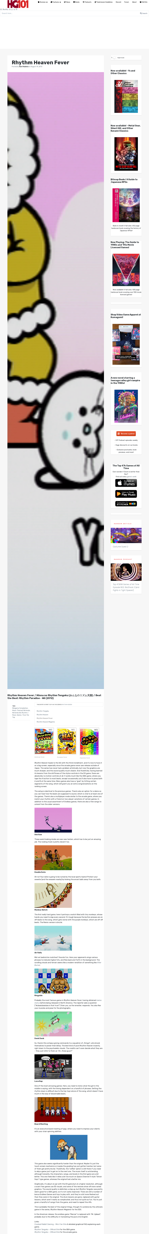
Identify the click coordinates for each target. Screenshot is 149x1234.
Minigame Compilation (20, 708)
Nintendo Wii (16, 713)
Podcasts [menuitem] (88, 2)
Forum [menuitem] (126, 2)
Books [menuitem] (77, 2)
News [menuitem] (68, 2)
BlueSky (5, 9)
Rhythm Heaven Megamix (46, 722)
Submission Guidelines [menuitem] (105, 2)
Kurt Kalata (24, 67)
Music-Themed (17, 710)
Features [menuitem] (56, 2)
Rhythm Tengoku (43, 711)
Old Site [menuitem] (144, 2)
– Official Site (46, 1229)
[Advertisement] (74, 32)
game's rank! (131, 477)
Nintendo (26, 710)
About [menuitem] (134, 2)
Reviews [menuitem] (43, 2)
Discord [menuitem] (118, 2)
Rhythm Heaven (67, 704)
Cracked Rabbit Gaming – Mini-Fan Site (50, 1224)
